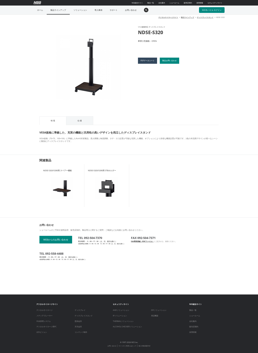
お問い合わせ (131, 10)
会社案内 (161, 3)
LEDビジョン (41, 332)
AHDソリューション (121, 310)
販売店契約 (188, 3)
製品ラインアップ (58, 10)
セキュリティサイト (215, 3)
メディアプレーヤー (44, 315)
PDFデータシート (147, 60)
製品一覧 (150, 3)
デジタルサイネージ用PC (46, 326)
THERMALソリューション (123, 321)
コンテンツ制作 (81, 332)
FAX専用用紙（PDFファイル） (142, 241)
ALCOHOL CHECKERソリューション (127, 326)
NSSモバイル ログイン (212, 10)
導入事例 (98, 10)
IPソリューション (120, 315)
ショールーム (174, 3)
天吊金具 (78, 326)
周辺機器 (154, 315)
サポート (114, 10)
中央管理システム (43, 321)
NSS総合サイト (137, 3)
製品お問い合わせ (169, 60)
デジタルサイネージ (44, 310)
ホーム (40, 10)
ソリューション (80, 10)
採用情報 (199, 3)
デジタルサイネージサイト (168, 17)
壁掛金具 (78, 321)
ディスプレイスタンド (205, 17)
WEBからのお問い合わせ (55, 239)
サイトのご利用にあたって (127, 346)
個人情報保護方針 (144, 346)
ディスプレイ (80, 310)
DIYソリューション (158, 310)
